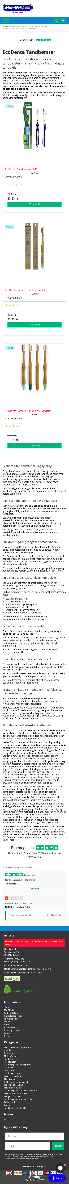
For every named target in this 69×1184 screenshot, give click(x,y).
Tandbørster (10, 1061)
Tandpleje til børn (12, 1073)
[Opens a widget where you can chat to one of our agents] (57, 1178)
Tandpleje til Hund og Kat (15, 1108)
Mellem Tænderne (12, 1056)
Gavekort (8, 1105)
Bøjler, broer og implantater (17, 1082)
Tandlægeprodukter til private (18, 1064)
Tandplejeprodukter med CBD (18, 1099)
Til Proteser (9, 1070)
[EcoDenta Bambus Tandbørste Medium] (34, 375)
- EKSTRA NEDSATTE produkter (17, 1047)
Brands (7, 1050)
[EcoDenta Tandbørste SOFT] (34, 134)
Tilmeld (57, 1146)
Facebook (29, 1166)
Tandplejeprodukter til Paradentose (20, 1090)
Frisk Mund (9, 1053)
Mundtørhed (10, 1079)
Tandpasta (9, 1067)
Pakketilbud (9, 1102)
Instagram (41, 1166)
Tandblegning (10, 1059)
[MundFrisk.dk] (18, 8)
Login (6, 1119)
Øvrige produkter (12, 1096)
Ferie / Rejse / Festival (13, 1085)
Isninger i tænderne (13, 1076)
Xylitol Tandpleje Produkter (16, 1093)
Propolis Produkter (13, 1087)
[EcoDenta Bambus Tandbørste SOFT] (34, 254)
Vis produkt (34, 204)
